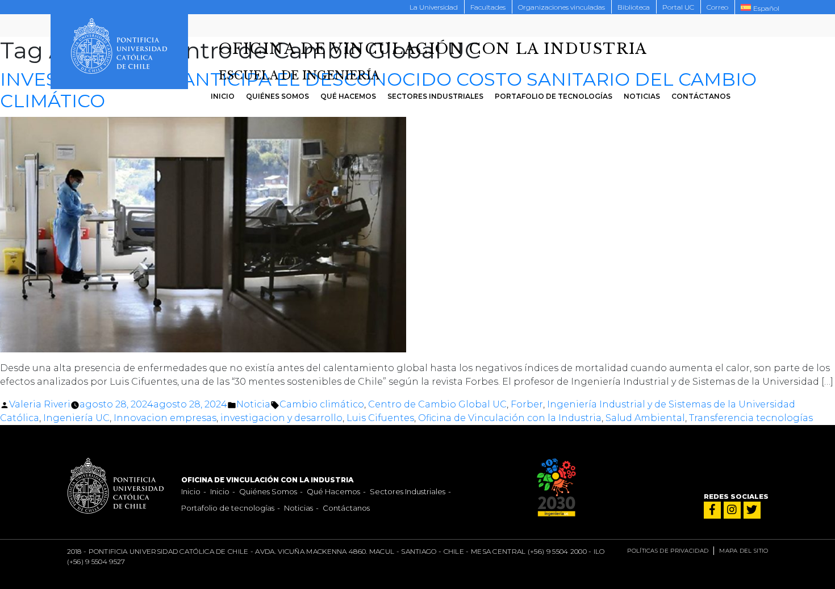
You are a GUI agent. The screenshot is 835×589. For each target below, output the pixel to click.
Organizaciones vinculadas (561, 7)
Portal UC (678, 7)
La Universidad (434, 7)
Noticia (253, 404)
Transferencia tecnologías (751, 418)
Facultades (488, 7)
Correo (717, 7)
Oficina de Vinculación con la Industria (510, 418)
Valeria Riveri (39, 404)
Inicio (223, 96)
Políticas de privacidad (667, 550)
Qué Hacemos (348, 96)
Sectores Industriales (435, 96)
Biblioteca (633, 7)
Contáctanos (700, 96)
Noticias (642, 96)
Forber (527, 404)
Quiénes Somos (277, 96)
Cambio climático (321, 404)
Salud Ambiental (645, 418)
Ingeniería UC (76, 418)
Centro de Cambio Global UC (437, 404)
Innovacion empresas (165, 418)
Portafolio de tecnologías (553, 96)
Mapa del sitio (743, 550)
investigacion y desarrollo (281, 418)
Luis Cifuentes (380, 418)
